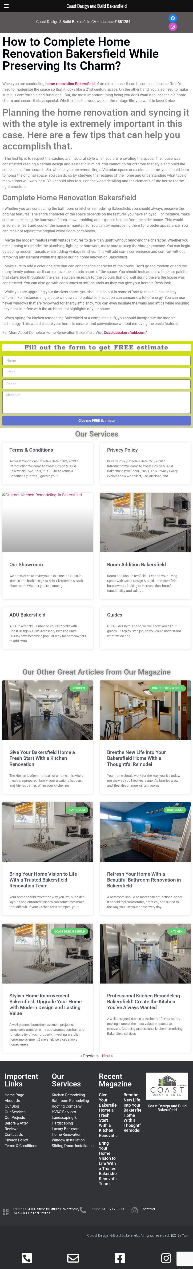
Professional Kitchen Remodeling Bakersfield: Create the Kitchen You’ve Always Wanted (143, 1001)
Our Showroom (26, 564)
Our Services (66, 1080)
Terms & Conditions (31, 450)
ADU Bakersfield (27, 615)
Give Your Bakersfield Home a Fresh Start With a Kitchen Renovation (42, 758)
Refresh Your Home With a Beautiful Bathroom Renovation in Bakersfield (144, 880)
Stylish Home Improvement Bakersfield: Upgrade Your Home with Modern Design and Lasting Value (45, 1004)
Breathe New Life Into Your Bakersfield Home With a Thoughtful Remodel (136, 758)
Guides (114, 615)
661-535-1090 (113, 1209)
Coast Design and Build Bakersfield (167, 1108)
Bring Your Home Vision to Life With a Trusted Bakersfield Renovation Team (43, 880)
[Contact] (134, 1210)
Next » (107, 1055)
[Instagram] (173, 27)
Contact (148, 1209)
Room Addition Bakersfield (136, 564)
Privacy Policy (122, 450)
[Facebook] (173, 18)
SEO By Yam (179, 1235)
